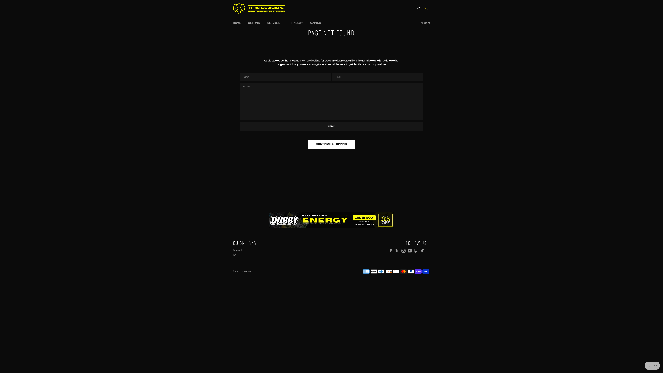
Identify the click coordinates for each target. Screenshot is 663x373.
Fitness (295, 23)
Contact (237, 250)
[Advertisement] (331, 178)
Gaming (315, 23)
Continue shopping (331, 144)
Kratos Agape (246, 271)
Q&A (235, 255)
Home (237, 23)
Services (274, 23)
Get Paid (254, 23)
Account (425, 23)
